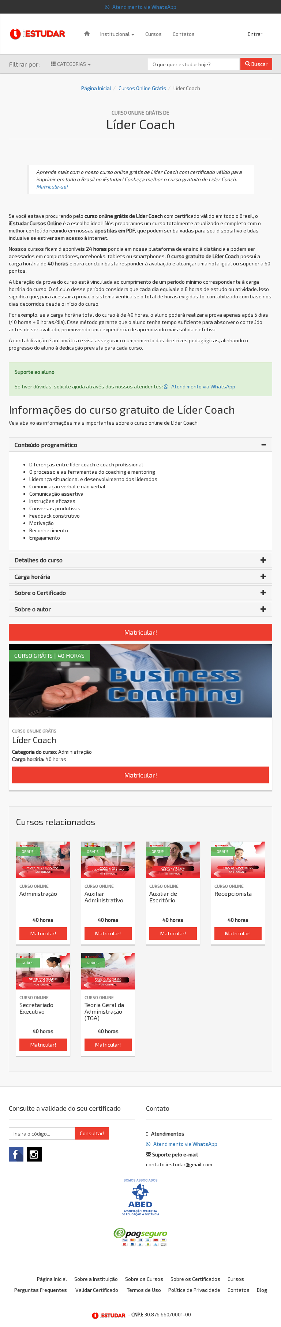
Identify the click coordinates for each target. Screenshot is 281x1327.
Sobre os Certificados (195, 1279)
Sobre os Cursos (144, 1279)
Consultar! (92, 1133)
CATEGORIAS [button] (71, 64)
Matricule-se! (52, 186)
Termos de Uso (144, 1290)
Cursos (153, 34)
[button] (140, 444)
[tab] (140, 445)
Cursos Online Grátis (142, 88)
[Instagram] (34, 1154)
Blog (262, 1290)
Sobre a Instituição (96, 1279)
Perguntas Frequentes (40, 1290)
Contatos (184, 34)
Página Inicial (96, 88)
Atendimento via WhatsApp (143, 7)
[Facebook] (16, 1154)
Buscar (258, 64)
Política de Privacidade (194, 1290)
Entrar (255, 34)
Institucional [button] (115, 34)
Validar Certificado (96, 1290)
